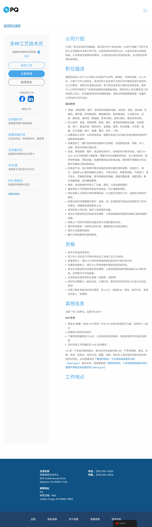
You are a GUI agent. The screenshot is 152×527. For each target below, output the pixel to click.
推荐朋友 (26, 82)
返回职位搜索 (12, 26)
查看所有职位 (14, 194)
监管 (33, 519)
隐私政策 (52, 519)
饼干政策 (73, 519)
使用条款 (116, 519)
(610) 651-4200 (104, 471)
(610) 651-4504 (104, 474)
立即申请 (26, 74)
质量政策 (95, 519)
